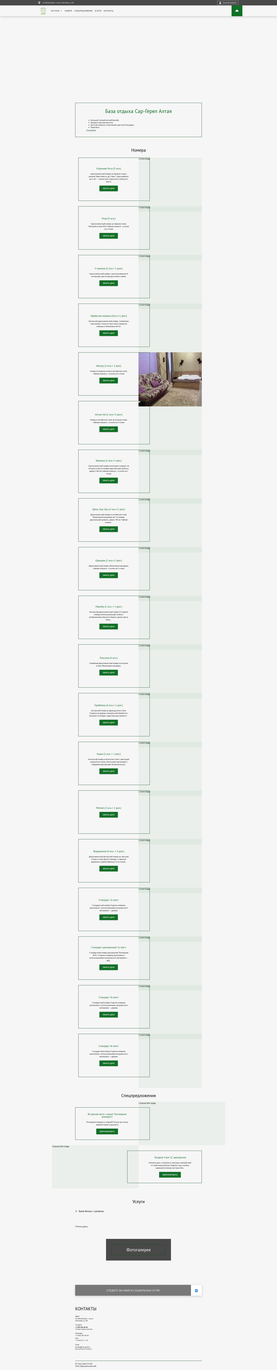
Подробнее (91, 130)
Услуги (138, 1201)
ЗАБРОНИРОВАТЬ (107, 1131)
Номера (138, 150)
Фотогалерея (138, 1250)
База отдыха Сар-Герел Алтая (138, 111)
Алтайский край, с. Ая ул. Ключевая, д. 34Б (84, 1320)
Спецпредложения (138, 1095)
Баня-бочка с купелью (91, 1211)
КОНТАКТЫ (108, 11)
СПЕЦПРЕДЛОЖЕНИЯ (83, 11)
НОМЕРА (68, 11)
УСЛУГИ (98, 11)
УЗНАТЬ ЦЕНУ (109, 188)
